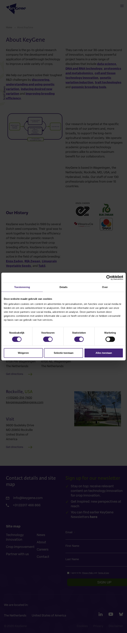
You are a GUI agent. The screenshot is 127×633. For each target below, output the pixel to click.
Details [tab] (64, 287)
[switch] (48, 339)
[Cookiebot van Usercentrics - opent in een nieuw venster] (108, 277)
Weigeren (23, 352)
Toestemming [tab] (22, 287)
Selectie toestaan (63, 352)
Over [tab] (105, 287)
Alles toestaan (104, 352)
